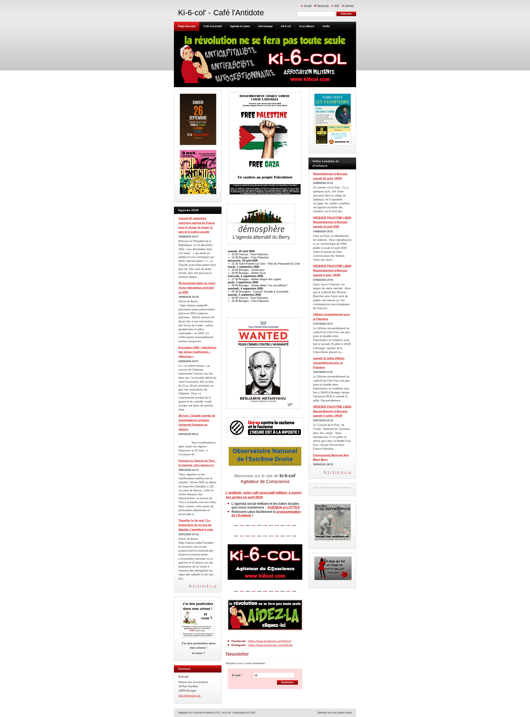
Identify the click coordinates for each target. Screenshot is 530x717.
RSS (337, 5)
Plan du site (323, 5)
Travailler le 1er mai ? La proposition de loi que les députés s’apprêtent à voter (195, 525)
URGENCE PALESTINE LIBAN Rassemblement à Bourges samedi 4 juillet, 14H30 (332, 411)
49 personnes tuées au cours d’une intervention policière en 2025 (196, 288)
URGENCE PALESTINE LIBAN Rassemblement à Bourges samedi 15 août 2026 (332, 222)
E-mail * (237, 675)
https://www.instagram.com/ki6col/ (270, 645)
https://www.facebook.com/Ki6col (269, 641)
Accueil (307, 5)
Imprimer (349, 5)
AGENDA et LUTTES (283, 507)
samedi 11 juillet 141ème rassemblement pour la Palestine (328, 363)
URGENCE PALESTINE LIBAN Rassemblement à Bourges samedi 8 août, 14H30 (332, 270)
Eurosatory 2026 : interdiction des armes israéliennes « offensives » (197, 352)
